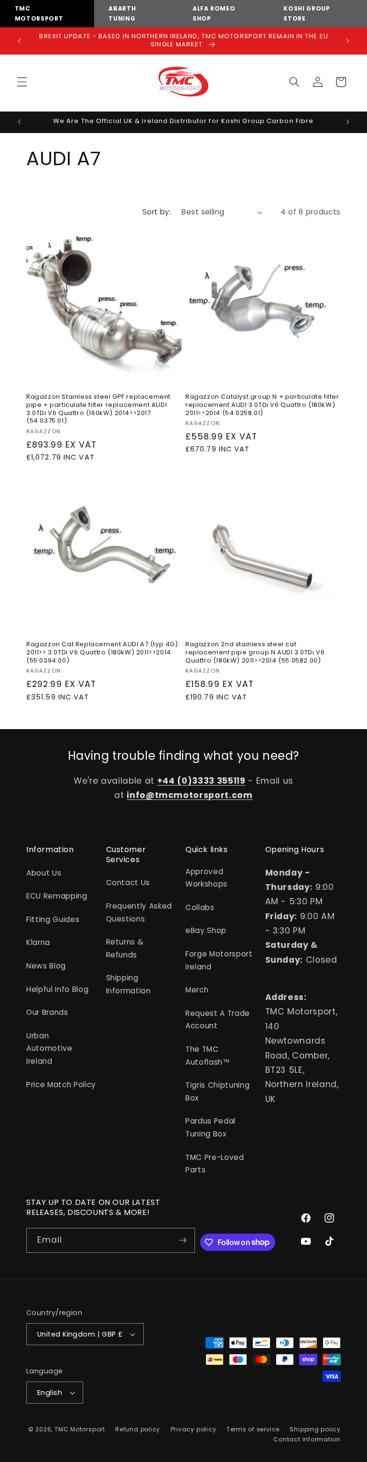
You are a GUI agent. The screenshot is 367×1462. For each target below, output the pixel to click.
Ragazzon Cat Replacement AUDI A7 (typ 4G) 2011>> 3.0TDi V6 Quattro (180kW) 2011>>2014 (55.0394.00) (102, 653)
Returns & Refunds (125, 948)
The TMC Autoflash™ (207, 1055)
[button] (22, 81)
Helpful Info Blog (57, 989)
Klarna (38, 942)
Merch (196, 990)
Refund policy (137, 1429)
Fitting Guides (52, 919)
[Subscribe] (183, 1240)
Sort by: (157, 212)
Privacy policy (193, 1429)
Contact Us (128, 882)
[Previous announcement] (19, 40)
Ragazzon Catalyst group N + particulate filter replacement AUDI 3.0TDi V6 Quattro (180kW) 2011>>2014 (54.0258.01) (262, 405)
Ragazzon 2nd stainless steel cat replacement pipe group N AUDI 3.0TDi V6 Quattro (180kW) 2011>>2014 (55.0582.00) (254, 653)
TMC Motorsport (79, 1429)
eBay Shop (206, 930)
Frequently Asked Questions (139, 912)
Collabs (200, 907)
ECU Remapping (56, 896)
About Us (43, 873)
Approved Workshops (206, 877)
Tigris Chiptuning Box (217, 1091)
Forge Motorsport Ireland (219, 960)
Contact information (307, 1439)
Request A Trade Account (217, 1019)
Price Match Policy (61, 1085)
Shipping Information (128, 984)
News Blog (46, 966)
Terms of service (253, 1429)
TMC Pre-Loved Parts (214, 1163)
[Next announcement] (347, 40)
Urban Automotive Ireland (49, 1048)
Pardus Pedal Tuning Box (210, 1127)
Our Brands (47, 1012)
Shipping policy (315, 1429)
